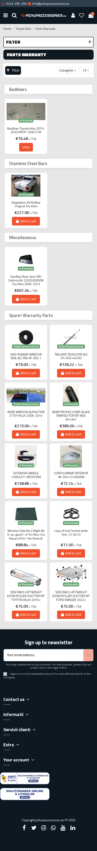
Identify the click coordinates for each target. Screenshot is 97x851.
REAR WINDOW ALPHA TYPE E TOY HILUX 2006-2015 (26, 414)
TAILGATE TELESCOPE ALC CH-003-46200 (71, 356)
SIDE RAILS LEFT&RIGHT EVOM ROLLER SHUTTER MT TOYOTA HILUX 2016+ (26, 596)
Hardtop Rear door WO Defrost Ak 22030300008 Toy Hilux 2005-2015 (26, 280)
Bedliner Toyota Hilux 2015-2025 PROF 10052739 (26, 130)
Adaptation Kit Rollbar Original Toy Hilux (26, 204)
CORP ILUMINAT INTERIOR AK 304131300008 (71, 475)
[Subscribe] (88, 655)
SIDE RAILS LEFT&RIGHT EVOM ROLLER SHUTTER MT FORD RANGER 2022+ (71, 596)
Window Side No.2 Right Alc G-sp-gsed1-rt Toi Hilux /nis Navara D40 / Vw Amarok (26, 534)
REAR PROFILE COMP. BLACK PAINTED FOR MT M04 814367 (71, 415)
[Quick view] (26, 126)
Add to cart (28, 221)
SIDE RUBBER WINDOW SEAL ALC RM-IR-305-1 (26, 356)
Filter (15, 70)
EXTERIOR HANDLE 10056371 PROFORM (26, 475)
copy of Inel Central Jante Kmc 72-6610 (71, 533)
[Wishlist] (81, 15)
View (26, 147)
